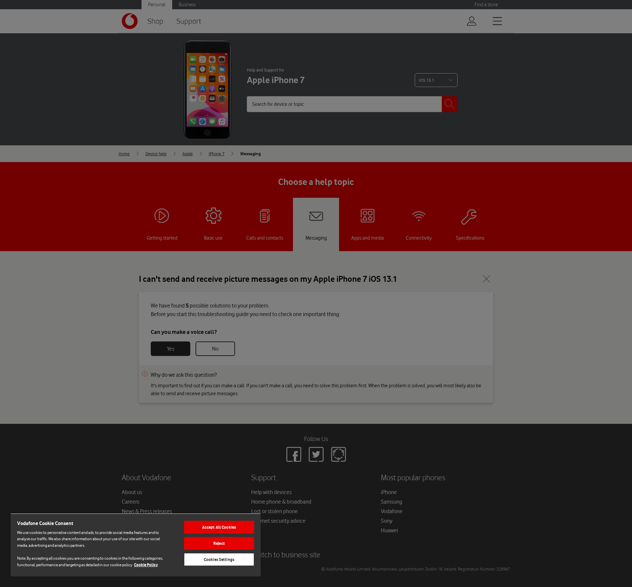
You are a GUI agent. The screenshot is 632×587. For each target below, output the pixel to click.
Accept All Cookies (219, 527)
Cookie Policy (146, 564)
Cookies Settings (219, 559)
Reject (219, 543)
